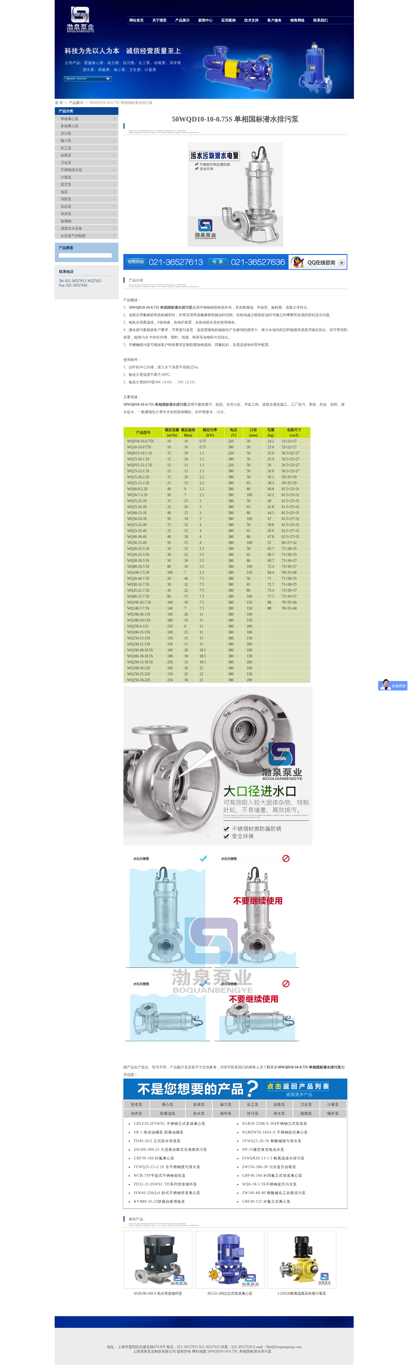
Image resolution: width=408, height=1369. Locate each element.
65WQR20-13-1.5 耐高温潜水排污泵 (273, 1158)
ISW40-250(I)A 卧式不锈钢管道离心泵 (167, 1193)
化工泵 (66, 148)
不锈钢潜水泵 (71, 170)
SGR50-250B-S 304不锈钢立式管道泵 (274, 1124)
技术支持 (251, 20)
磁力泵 (66, 141)
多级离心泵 (70, 126)
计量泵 (66, 177)
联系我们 (320, 20)
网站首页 (136, 20)
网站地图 (199, 1351)
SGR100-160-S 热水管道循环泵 (158, 1293)
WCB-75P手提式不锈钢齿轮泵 (160, 1175)
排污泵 (66, 133)
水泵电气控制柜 (73, 236)
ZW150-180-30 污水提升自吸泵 (269, 1167)
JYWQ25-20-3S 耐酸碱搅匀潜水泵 (272, 1141)
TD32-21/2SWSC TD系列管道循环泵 (165, 1184)
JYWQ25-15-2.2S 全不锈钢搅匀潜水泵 (167, 1167)
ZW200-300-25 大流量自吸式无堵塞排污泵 (170, 1150)
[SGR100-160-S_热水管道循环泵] (158, 1259)
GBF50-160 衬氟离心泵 (154, 1158)
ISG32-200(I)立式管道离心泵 (230, 1293)
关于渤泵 (159, 20)
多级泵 (199, 1104)
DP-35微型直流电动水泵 (263, 1150)
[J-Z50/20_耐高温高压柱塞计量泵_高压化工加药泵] (302, 1259)
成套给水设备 (71, 228)
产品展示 (182, 20)
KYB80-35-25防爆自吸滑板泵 (159, 1201)
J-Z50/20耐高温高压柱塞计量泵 (301, 1293)
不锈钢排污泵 (139, 345)
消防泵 (66, 199)
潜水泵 (279, 1113)
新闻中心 (205, 20)
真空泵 (66, 184)
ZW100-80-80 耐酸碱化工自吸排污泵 (274, 1193)
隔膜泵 (306, 1113)
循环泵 (226, 1113)
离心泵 (168, 1104)
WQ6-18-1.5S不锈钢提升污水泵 (269, 1184)
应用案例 (228, 20)
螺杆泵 (333, 1113)
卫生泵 (66, 163)
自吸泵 (66, 155)
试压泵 (66, 206)
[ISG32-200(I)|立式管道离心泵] (230, 1259)
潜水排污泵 (138, 330)
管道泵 (136, 1104)
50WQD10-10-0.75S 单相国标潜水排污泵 (309, 1067)
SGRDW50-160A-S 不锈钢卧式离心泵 (275, 1132)
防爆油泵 (168, 1113)
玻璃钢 (66, 221)
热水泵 (199, 1113)
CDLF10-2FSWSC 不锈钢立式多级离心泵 (169, 1124)
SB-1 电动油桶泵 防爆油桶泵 (159, 1132)
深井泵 (66, 214)
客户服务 (274, 20)
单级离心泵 (70, 119)
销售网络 (297, 20)
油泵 (64, 192)
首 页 (59, 103)
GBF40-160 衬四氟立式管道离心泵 (272, 1175)
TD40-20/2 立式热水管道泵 (157, 1141)
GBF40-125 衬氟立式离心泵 (266, 1201)
